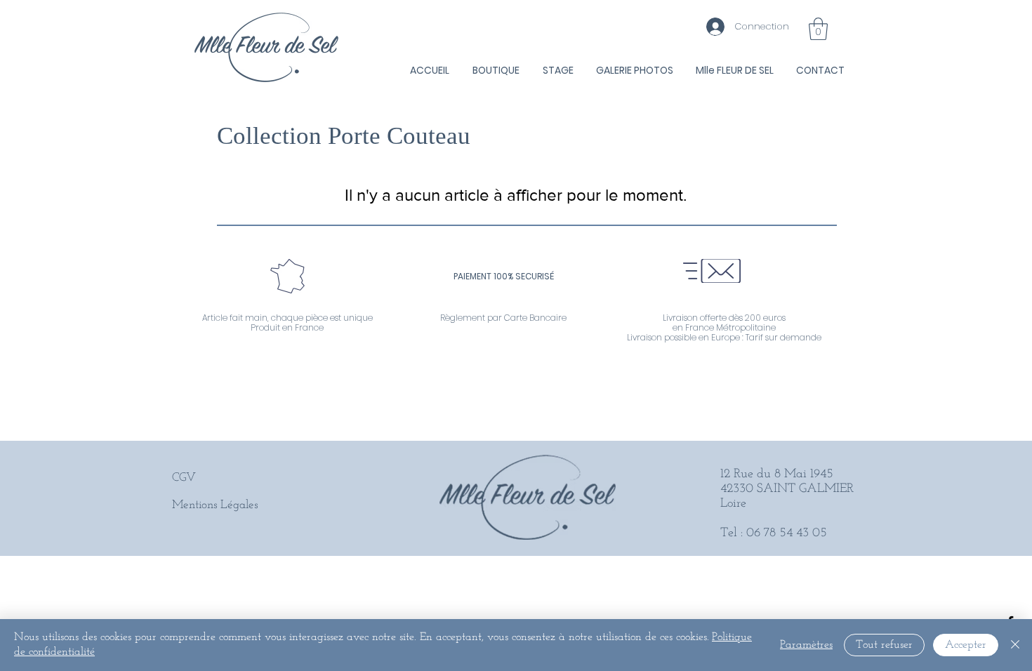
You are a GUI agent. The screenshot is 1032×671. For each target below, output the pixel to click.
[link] (818, 29)
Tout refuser (884, 645)
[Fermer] (1015, 645)
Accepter (965, 645)
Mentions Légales (215, 505)
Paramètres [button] (806, 645)
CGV (184, 478)
